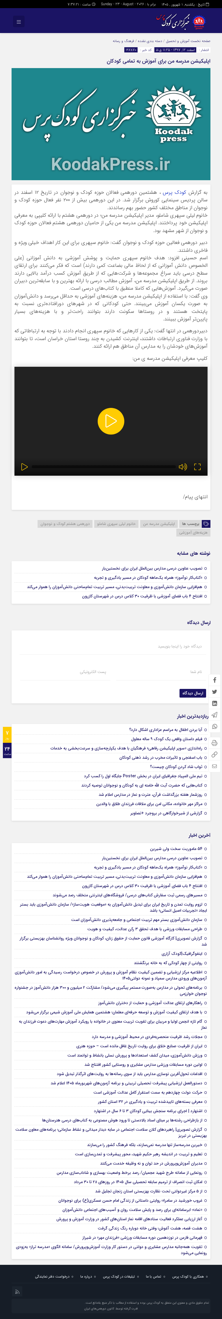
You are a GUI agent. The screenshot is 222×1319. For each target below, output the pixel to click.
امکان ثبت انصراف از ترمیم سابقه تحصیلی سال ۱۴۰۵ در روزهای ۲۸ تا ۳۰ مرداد (138, 1182)
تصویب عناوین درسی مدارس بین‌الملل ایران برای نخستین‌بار (152, 568)
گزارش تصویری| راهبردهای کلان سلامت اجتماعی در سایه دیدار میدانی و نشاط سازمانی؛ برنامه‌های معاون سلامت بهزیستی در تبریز (111, 1132)
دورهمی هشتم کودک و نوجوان (65, 524)
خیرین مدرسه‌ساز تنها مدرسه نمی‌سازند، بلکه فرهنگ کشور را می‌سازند (144, 1145)
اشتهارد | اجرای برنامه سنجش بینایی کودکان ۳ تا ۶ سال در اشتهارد (148, 1111)
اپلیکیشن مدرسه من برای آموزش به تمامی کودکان (158, 61)
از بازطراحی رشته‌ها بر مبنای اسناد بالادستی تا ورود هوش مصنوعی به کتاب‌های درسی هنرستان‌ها (122, 1120)
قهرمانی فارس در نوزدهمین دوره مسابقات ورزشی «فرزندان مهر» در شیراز (142, 1237)
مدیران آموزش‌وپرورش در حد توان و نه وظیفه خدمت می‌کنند (151, 1163)
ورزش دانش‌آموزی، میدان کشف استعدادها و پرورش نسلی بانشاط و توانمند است (134, 1055)
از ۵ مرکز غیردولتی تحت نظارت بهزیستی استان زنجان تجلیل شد (148, 1191)
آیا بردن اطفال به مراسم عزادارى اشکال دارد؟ (165, 730)
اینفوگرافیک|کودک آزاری (182, 954)
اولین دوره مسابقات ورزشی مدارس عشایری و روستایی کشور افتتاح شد (143, 1064)
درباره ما (86, 1276)
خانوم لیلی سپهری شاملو (116, 524)
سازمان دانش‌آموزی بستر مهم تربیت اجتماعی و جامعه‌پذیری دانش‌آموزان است (136, 920)
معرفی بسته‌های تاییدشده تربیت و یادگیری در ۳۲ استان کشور (150, 1102)
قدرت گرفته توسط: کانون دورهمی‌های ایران (111, 1309)
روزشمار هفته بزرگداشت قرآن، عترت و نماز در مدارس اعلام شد (150, 794)
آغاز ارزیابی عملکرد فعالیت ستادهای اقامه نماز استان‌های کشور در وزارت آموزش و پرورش (129, 1219)
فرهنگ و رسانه (123, 41)
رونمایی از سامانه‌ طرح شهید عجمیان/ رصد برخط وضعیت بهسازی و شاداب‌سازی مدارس (129, 1173)
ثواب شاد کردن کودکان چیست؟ (176, 767)
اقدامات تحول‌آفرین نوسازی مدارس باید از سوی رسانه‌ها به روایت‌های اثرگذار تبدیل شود (129, 1074)
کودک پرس (174, 192)
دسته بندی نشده (150, 41)
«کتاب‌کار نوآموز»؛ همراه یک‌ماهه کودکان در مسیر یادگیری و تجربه (148, 577)
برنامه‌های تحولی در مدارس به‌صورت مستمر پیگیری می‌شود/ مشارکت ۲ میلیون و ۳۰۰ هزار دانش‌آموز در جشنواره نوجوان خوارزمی (110, 990)
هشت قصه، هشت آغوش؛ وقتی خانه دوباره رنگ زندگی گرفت (150, 1228)
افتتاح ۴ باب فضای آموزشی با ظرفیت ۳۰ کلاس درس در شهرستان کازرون (142, 596)
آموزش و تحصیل (177, 41)
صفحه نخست (199, 41)
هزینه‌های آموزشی (193, 533)
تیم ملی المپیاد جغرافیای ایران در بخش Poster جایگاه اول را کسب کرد (143, 776)
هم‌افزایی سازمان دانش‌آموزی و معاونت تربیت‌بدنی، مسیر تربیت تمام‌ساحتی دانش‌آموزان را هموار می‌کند (114, 587)
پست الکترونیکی (93, 672)
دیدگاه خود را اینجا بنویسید (180, 646)
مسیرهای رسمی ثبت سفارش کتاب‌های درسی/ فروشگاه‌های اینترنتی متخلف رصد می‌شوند (127, 895)
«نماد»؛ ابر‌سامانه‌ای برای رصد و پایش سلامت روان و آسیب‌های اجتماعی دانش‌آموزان (132, 1210)
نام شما (196, 672)
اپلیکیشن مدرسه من (159, 524)
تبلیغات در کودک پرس (119, 1276)
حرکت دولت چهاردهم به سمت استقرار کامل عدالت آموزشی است (147, 1092)
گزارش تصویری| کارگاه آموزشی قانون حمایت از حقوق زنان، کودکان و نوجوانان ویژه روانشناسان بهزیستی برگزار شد (113, 941)
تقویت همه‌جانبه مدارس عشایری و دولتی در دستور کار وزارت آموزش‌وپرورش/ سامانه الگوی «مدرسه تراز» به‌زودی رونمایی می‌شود (111, 1250)
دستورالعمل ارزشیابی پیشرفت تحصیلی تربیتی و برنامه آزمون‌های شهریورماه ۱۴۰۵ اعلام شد (126, 1083)
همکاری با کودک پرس (188, 1276)
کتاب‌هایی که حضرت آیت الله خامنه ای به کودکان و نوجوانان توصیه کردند (141, 785)
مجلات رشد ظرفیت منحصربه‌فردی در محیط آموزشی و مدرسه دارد (147, 1037)
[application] (111, 421)
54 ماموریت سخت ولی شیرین (176, 849)
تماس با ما (153, 1276)
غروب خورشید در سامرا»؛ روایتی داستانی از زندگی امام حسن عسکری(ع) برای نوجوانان (130, 1200)
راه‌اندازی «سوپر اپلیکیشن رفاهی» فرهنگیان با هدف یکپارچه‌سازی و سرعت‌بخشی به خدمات (126, 748)
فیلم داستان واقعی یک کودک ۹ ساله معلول (166, 739)
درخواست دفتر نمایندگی (52, 1276)
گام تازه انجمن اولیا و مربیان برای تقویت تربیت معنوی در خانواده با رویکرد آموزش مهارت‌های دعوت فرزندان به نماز (113, 1024)
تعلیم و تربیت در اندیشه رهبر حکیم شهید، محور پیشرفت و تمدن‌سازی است (138, 1154)
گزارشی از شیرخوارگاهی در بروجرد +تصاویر (166, 813)
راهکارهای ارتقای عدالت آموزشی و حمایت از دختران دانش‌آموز (150, 1003)
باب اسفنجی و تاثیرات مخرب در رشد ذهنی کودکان (160, 757)
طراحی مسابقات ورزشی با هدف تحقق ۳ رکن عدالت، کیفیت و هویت (144, 929)
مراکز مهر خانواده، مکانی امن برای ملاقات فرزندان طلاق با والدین (149, 804)
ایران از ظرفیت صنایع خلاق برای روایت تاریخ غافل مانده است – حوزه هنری (139, 1046)
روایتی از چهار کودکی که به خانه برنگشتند (168, 963)
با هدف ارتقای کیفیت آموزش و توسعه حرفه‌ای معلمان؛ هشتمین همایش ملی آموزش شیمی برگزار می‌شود (114, 1012)
